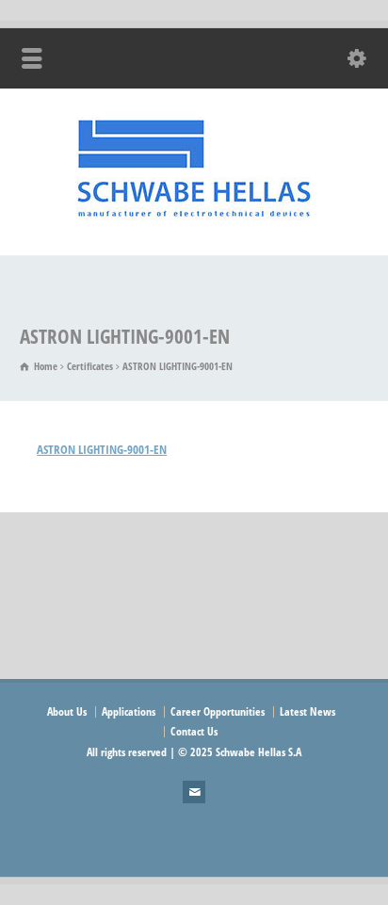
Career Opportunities (217, 711)
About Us (67, 711)
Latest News (307, 711)
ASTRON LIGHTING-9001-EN (102, 449)
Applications (128, 711)
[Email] (194, 792)
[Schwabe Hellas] (194, 215)
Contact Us (194, 731)
